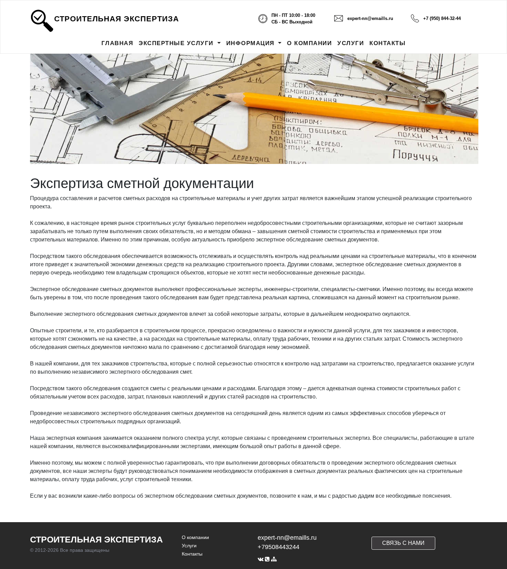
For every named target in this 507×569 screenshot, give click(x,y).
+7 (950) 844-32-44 (442, 18)
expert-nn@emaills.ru (370, 18)
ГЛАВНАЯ (117, 43)
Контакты (192, 554)
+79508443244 (278, 547)
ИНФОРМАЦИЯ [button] (251, 43)
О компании (195, 537)
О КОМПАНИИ (309, 43)
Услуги (189, 545)
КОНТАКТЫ (387, 43)
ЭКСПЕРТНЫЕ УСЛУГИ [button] (177, 43)
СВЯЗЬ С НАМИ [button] (403, 543)
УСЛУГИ (350, 43)
